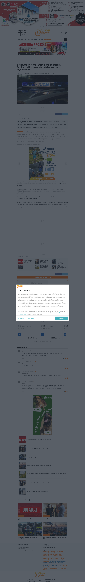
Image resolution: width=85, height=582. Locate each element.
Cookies (26, 314)
